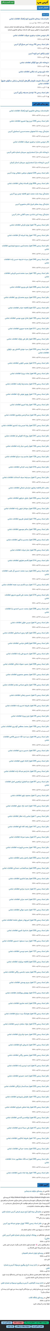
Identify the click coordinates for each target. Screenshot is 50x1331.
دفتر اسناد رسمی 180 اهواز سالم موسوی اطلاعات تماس (28, 529)
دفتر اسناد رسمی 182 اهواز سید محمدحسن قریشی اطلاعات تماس (26, 275)
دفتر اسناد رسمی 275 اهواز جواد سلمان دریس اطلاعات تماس (26, 1024)
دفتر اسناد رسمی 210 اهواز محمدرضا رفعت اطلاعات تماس (27, 384)
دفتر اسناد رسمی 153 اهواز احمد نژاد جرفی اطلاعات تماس (27, 806)
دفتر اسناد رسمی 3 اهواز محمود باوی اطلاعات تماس (30, 795)
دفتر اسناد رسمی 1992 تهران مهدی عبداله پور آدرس (22, 1223)
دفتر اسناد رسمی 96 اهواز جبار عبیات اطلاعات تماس (29, 550)
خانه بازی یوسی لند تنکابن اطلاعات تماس (34, 71)
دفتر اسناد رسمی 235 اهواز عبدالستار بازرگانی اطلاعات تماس (26, 1086)
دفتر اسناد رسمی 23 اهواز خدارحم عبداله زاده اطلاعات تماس (26, 771)
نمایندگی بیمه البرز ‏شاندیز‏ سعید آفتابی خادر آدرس (30, 214)
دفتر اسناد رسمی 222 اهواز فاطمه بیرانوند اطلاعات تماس (28, 961)
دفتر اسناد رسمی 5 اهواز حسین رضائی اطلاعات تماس (29, 695)
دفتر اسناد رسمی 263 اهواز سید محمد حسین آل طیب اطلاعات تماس (25, 573)
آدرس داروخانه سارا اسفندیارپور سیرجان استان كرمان (29, 162)
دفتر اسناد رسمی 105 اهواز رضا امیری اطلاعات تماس (29, 404)
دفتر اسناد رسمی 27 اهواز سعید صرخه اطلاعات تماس (29, 837)
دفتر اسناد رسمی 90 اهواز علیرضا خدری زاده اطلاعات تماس (27, 705)
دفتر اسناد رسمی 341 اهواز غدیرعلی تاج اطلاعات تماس (28, 1044)
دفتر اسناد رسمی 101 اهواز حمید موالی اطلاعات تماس (29, 909)
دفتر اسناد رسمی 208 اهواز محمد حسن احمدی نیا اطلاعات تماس (27, 610)
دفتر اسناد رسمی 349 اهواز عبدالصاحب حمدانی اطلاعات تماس (25, 868)
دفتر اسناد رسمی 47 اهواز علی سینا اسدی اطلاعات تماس (28, 1128)
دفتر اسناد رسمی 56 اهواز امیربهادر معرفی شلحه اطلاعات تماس (25, 920)
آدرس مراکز (45, 14)
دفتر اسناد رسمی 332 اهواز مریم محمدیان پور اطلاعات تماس (26, 297)
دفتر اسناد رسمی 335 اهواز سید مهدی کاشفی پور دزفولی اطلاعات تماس (28, 351)
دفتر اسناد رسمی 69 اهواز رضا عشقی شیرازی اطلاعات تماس (27, 1107)
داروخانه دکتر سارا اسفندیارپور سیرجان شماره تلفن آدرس (28, 152)
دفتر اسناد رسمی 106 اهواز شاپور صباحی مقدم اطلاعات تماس (26, 684)
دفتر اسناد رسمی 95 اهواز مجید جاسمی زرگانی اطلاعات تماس (26, 972)
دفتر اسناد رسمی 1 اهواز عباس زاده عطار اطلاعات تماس (28, 816)
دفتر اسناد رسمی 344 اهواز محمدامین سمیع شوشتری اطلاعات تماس (25, 247)
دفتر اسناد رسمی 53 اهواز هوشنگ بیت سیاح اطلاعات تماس (26, 1013)
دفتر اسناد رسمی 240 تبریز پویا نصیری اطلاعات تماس (29, 121)
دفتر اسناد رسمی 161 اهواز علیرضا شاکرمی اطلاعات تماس (27, 1138)
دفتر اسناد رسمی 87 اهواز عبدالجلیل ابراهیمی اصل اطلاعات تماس (27, 783)
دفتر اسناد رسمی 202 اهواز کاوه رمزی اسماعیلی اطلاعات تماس (26, 633)
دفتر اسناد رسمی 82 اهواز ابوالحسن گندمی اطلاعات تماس (27, 1117)
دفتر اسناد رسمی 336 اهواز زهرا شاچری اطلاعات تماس (29, 878)
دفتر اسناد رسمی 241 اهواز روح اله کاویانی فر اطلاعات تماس (27, 436)
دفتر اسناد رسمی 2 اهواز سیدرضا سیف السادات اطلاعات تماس (25, 477)
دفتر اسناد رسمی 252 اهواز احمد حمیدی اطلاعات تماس (28, 1076)
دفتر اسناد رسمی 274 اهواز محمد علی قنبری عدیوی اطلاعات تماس (27, 597)
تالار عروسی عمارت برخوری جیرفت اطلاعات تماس (31, 35)
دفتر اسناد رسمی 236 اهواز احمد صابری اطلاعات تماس (28, 1003)
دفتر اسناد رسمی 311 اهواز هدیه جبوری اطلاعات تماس (28, 328)
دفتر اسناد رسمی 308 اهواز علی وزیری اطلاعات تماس (29, 287)
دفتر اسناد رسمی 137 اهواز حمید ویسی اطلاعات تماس (28, 951)
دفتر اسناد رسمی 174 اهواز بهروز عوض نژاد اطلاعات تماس (27, 394)
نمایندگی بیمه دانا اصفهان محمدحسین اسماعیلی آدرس (28, 131)
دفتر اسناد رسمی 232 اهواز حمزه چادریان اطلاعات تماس (28, 1034)
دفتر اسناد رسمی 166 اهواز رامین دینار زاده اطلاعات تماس (27, 446)
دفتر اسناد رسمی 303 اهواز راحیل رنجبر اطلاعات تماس (29, 857)
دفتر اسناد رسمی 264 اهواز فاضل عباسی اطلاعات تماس (28, 643)
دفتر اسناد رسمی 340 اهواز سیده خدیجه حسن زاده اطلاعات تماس (26, 261)
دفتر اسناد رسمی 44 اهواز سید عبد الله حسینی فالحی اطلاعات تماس (26, 738)
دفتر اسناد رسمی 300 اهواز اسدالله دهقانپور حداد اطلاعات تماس (27, 1161)
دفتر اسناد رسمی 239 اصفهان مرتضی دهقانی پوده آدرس (28, 173)
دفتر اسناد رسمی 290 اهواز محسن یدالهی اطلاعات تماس (28, 539)
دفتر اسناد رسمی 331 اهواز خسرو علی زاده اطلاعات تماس (27, 653)
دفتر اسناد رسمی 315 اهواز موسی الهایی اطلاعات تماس (28, 363)
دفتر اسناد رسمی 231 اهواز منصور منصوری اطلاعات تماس (27, 674)
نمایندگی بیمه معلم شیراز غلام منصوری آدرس (32, 204)
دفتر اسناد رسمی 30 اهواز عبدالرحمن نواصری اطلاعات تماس (26, 415)
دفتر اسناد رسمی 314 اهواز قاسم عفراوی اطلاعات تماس (28, 560)
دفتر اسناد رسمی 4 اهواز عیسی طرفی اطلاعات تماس (30, 622)
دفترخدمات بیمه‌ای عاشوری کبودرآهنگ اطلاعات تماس (29, 19)
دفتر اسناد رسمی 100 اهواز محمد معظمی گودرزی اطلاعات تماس (25, 726)
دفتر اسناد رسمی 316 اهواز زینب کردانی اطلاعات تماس (29, 467)
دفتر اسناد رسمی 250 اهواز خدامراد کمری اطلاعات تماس (28, 930)
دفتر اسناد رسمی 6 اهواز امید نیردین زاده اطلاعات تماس (28, 1065)
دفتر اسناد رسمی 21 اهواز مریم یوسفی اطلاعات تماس (29, 982)
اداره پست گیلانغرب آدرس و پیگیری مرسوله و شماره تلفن (22, 1283)
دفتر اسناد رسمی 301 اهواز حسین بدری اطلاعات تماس (28, 750)
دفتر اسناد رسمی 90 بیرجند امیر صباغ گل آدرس (31, 44)
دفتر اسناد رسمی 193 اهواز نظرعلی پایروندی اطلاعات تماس (27, 1096)
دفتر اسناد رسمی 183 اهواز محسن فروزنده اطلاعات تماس (27, 847)
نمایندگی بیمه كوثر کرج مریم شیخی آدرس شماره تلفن (21, 1211)
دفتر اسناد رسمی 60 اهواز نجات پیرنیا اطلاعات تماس (29, 373)
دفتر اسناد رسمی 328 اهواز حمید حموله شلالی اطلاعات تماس (26, 664)
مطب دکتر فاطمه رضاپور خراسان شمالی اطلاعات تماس (29, 487)
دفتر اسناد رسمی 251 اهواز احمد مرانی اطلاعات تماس (29, 899)
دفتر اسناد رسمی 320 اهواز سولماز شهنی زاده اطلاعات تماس (26, 508)
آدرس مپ (32, 23)
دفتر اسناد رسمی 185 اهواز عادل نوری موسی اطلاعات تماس (27, 318)
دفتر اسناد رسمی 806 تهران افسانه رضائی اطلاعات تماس (28, 183)
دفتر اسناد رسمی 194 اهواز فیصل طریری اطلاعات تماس (28, 519)
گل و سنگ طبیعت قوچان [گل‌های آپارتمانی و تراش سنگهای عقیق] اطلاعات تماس (25, 82)
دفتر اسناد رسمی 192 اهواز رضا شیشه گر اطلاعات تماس (28, 235)
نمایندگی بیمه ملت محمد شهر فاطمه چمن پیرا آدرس (29, 193)
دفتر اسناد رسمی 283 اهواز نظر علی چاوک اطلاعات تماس (28, 339)
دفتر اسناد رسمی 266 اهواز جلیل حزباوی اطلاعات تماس (28, 498)
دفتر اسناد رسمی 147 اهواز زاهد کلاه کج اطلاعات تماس (28, 826)
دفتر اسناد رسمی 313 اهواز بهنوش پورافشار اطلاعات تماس (27, 992)
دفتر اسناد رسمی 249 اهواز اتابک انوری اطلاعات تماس (29, 761)
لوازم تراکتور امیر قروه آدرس (38, 53)
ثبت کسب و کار (7, 2)
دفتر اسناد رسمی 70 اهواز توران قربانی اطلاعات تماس (29, 225)
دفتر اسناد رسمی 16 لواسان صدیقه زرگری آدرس (31, 92)
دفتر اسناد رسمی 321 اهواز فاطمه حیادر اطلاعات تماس (28, 307)
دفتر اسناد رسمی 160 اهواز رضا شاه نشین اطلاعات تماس (28, 1172)
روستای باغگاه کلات (36, 1297)
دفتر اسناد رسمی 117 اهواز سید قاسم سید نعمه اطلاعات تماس (25, 584)
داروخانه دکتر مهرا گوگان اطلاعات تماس (34, 62)
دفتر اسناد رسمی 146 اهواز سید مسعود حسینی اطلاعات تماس (25, 941)
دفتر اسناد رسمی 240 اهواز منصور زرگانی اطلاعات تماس (28, 1055)
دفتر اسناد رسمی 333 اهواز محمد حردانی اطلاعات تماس (28, 1148)
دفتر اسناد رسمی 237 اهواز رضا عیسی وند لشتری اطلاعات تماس (25, 425)
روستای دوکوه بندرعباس (33, 1191)
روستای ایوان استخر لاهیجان (32, 1253)
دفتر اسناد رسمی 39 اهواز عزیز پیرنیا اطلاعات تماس (30, 716)
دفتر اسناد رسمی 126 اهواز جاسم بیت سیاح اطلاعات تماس (27, 456)
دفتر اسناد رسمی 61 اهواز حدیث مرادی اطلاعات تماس (29, 889)
